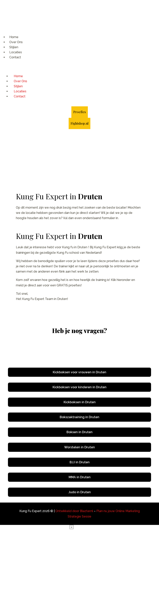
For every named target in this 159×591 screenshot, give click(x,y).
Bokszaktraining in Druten (79, 417)
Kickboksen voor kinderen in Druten (79, 387)
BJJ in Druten (80, 462)
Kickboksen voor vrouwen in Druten (79, 372)
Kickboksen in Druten (80, 402)
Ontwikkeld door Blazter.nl (74, 511)
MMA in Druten (80, 477)
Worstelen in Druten (79, 447)
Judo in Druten (79, 492)
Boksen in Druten (79, 432)
